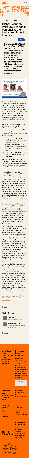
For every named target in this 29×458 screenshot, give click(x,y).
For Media (19, 407)
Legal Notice (19, 390)
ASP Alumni (5, 363)
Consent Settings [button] (20, 396)
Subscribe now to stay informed (21, 383)
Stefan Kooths (6, 185)
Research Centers (7, 395)
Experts (4, 354)
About (4, 393)
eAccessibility (19, 392)
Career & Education (8, 355)
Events (4, 399)
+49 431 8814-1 (20, 412)
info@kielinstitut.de (22, 414)
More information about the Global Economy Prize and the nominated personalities (13, 298)
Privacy (17, 394)
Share (20, 40)
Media (4, 357)
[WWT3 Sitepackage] (8, 2)
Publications (5, 397)
